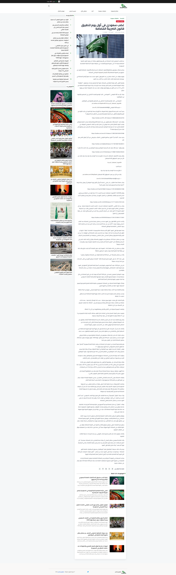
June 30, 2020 (96, 107)
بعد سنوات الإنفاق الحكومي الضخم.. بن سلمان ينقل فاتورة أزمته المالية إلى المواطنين (92, 534)
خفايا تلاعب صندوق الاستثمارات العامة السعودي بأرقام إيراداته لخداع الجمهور (93, 478)
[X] (109, 469)
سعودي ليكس (61, 572)
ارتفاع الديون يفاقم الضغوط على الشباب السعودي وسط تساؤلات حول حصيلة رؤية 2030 (93, 519)
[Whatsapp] (100, 469)
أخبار (92, 11)
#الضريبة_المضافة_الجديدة (114, 103)
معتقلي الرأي (84, 11)
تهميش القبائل (61, 11)
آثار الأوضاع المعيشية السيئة (102, 72)
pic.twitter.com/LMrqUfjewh (90, 174)
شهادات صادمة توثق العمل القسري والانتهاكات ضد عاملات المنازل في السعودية (93, 547)
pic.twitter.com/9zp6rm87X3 (99, 103)
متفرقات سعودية (102, 11)
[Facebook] (112, 469)
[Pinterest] (103, 469)
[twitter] (59, 1)
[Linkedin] (106, 469)
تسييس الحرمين (72, 11)
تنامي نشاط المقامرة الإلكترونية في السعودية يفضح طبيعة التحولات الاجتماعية (92, 492)
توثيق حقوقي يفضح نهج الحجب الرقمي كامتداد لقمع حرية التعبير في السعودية (92, 506)
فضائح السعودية (114, 11)
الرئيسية (122, 18)
